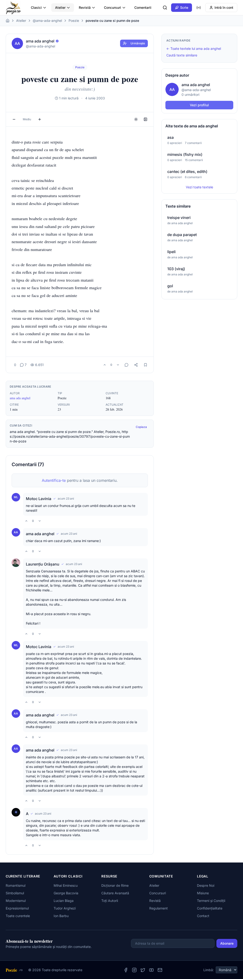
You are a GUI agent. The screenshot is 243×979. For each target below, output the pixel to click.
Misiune (203, 893)
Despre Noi (205, 885)
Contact (203, 916)
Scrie (184, 7)
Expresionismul (17, 908)
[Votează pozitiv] (104, 365)
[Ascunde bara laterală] (145, 119)
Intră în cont (224, 7)
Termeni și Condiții (211, 901)
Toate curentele (18, 916)
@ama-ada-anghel (47, 21)
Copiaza (141, 427)
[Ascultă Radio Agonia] (198, 7)
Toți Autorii (109, 901)
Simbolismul (15, 893)
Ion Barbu (61, 916)
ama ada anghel (20, 398)
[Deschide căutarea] (165, 7)
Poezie (74, 21)
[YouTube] (151, 970)
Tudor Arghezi (65, 908)
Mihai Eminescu (66, 885)
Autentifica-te (54, 480)
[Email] (160, 970)
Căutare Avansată (115, 893)
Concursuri (112, 7)
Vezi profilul (199, 105)
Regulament (158, 908)
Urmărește (138, 43)
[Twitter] (142, 970)
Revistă (85, 7)
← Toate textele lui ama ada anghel (193, 48)
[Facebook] (125, 970)
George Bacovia (66, 893)
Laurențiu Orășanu (42, 564)
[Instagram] (134, 970)
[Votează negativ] (118, 365)
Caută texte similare (181, 55)
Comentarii (142, 7)
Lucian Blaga (64, 901)
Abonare (227, 943)
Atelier (60, 7)
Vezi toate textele (199, 187)
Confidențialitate (209, 908)
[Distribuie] (136, 365)
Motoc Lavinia (38, 498)
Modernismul (16, 901)
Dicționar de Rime (115, 885)
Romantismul (15, 885)
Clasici (36, 7)
